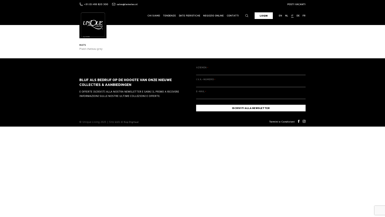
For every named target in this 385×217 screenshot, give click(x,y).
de (298, 15)
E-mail (201, 91)
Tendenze (169, 15)
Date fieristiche (189, 15)
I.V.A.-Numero (205, 79)
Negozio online (213, 15)
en (280, 15)
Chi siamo (154, 15)
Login (264, 15)
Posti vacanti (296, 4)
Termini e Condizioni (282, 121)
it (292, 15)
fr (304, 15)
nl (286, 15)
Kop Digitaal (131, 122)
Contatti (233, 15)
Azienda (202, 67)
